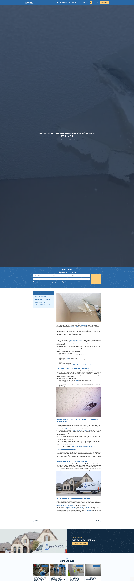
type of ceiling (84, 325)
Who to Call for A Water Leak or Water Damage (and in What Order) (41, 578)
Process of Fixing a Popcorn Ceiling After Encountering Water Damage (42, 300)
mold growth (66, 428)
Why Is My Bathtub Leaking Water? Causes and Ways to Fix (83, 364)
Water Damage (74, 139)
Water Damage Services (61, 2)
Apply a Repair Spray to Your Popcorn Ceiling (43, 297)
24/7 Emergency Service (83, 2)
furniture (77, 380)
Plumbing (69, 139)
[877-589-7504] (91, 2)
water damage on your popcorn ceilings (81, 430)
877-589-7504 (95, 2)
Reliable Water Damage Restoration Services (43, 305)
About (68, 2)
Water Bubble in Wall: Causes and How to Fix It (91, 578)
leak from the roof (74, 326)
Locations (74, 2)
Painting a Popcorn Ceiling (39, 302)
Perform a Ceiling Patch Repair (40, 296)
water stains (79, 330)
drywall (67, 358)
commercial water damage (85, 507)
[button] (52, 293)
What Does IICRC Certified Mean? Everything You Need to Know (74, 578)
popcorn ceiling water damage (75, 340)
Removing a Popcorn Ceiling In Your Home (42, 304)
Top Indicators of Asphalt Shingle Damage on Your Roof (83, 446)
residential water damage (71, 507)
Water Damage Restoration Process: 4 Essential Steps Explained (58, 578)
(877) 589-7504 (88, 510)
